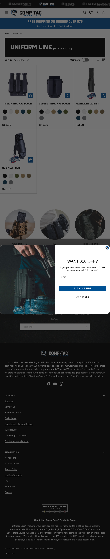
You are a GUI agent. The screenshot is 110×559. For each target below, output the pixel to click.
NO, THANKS (82, 297)
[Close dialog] (107, 248)
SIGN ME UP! (82, 288)
